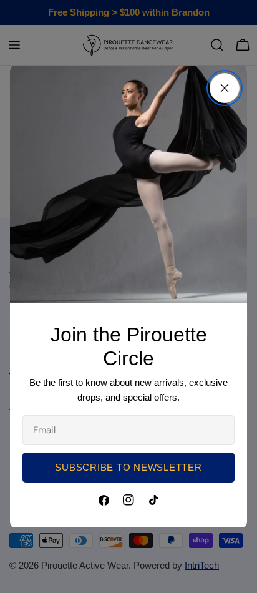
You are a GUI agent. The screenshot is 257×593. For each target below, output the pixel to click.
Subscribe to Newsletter (128, 467)
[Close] (225, 88)
